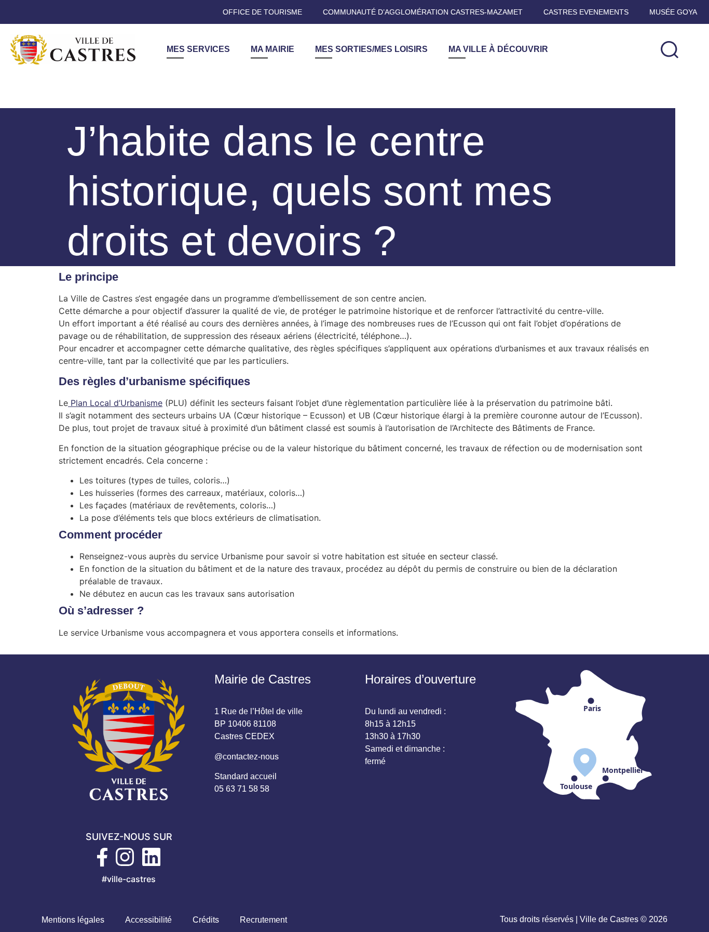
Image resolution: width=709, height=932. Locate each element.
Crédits (206, 919)
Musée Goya (673, 12)
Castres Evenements (586, 12)
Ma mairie (272, 49)
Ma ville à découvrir (498, 49)
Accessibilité (148, 919)
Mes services (198, 49)
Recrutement (263, 919)
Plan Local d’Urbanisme (115, 403)
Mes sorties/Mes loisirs (371, 49)
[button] (669, 49)
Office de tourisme (262, 12)
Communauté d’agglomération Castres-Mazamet (423, 12)
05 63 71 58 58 (241, 788)
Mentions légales (73, 919)
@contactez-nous (246, 756)
